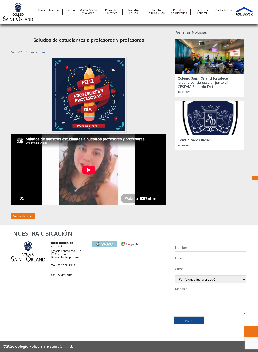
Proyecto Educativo (111, 11)
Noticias (46, 52)
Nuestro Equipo (133, 11)
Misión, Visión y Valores (88, 11)
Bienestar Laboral (202, 11)
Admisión (54, 10)
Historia (69, 10)
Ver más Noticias (22, 216)
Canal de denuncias (61, 275)
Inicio (41, 10)
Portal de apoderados (179, 11)
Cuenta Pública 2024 (156, 11)
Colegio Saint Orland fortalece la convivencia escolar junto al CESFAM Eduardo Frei (203, 82)
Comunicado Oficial (194, 140)
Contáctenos (223, 10)
